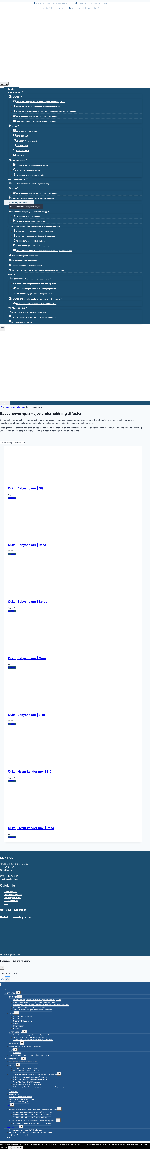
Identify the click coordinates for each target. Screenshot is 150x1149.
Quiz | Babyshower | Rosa (27, 545)
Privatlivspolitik (10, 892)
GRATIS (7, 1105)
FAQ (6, 904)
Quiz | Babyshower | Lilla (26, 715)
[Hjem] (1, 407)
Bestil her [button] (12, 498)
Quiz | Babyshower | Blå (25, 488)
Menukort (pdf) (18, 1023)
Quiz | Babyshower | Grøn (27, 658)
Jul (10, 1089)
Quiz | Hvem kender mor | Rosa (31, 828)
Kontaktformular (11, 901)
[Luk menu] (0, 984)
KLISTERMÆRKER (22, 151)
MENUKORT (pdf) (22, 146)
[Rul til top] (2, 980)
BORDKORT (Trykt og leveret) (26, 131)
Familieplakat (13, 1092)
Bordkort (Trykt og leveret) (22, 1016)
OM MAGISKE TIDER (11, 1127)
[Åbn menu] (2, 328)
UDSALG (7, 1140)
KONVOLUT (20, 155)
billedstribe (17, 1053)
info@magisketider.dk (9, 879)
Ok (10, 1147)
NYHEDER (8, 1137)
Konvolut (16, 1028)
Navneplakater (14, 1094)
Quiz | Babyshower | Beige (27, 601)
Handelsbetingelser (13, 895)
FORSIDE (7, 989)
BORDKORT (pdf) (22, 136)
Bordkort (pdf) (18, 1018)
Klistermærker (18, 1026)
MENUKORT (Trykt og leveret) (26, 141)
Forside (11, 89)
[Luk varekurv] (2, 968)
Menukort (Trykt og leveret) (23, 1021)
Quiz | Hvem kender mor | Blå (29, 771)
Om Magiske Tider (12, 898)
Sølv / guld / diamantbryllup (19, 1102)
